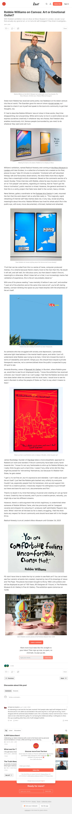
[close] (52, 743)
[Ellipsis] (67, 707)
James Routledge (16, 753)
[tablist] (11, 691)
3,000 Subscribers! (12, 735)
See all (7, 775)
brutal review (54, 103)
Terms (38, 801)
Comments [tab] (8, 691)
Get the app (44, 806)
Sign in (66, 4)
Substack (27, 810)
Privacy (34, 801)
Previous (11, 678)
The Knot (30, 460)
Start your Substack (31, 806)
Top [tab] (6, 730)
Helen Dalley (14, 768)
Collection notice (46, 801)
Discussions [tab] (17, 730)
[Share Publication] (50, 4)
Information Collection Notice (35, 776)
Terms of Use (44, 774)
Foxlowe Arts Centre (44, 194)
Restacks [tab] (15, 691)
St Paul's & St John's (14, 707)
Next (62, 678)
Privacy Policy (49, 776)
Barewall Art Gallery (33, 370)
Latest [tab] (10, 730)
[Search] (46, 4)
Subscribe (57, 4)
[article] (36, 740)
